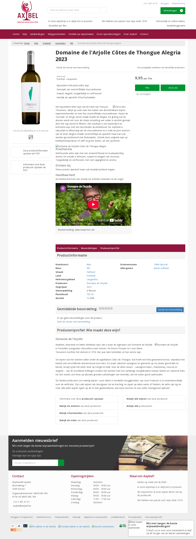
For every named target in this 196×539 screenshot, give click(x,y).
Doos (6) (172, 87)
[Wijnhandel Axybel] (28, 12)
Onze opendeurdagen (109, 34)
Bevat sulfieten (161, 268)
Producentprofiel (109, 248)
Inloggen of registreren (22, 517)
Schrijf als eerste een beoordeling (72, 67)
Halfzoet (91, 271)
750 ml (90, 294)
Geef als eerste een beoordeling (73, 321)
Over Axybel (130, 34)
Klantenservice (178, 3)
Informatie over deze (81, 398)
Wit (71, 43)
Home (16, 34)
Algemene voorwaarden (95, 517)
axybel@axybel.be (22, 505)
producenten (139, 406)
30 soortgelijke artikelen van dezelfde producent (161, 67)
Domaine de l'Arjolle (97, 283)
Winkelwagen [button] (173, 10)
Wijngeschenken (56, 34)
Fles (147, 87)
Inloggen (165, 3)
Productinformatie (67, 248)
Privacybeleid (134, 517)
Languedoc (60, 43)
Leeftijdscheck (118, 517)
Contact (144, 34)
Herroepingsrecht (153, 517)
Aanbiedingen (37, 34)
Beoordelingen (89, 248)
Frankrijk (47, 43)
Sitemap (77, 517)
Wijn (25, 34)
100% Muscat (161, 264)
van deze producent (80, 406)
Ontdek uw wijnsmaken (81, 34)
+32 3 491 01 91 (150, 3)
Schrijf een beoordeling (170, 309)
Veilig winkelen (62, 517)
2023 (89, 286)
